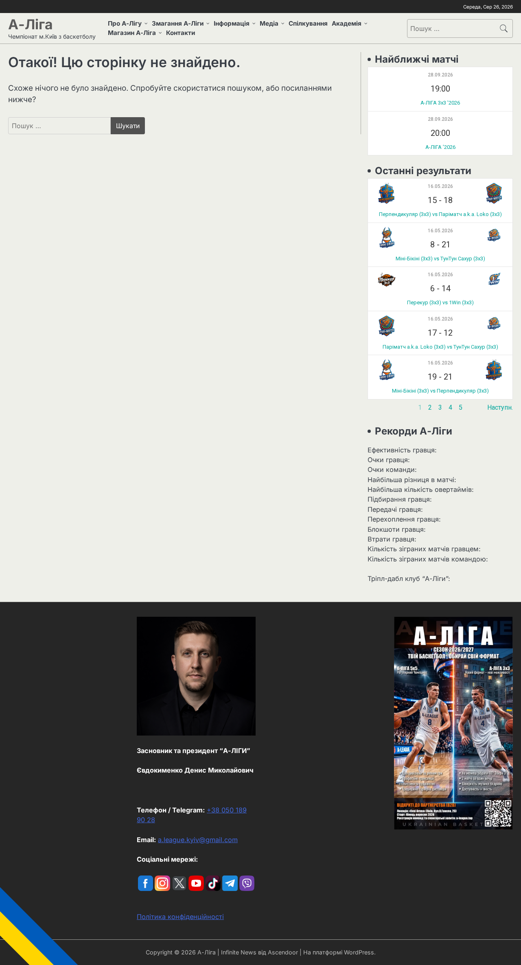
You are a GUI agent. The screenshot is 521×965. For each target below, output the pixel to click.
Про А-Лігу (125, 23)
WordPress (359, 952)
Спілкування (308, 23)
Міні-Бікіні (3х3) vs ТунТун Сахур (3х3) (440, 258)
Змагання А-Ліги (178, 23)
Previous (380, 407)
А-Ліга (30, 24)
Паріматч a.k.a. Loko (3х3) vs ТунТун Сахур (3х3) (440, 347)
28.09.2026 (440, 75)
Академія (346, 23)
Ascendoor (283, 952)
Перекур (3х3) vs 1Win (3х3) (440, 302)
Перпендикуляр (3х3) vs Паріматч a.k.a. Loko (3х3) (440, 214)
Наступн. (500, 407)
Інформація (232, 23)
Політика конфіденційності (180, 917)
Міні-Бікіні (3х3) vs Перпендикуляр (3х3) (440, 391)
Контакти (180, 33)
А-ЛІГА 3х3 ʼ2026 (440, 103)
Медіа (269, 23)
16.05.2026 (440, 186)
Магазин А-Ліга (132, 33)
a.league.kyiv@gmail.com (198, 840)
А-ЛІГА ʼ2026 (440, 147)
